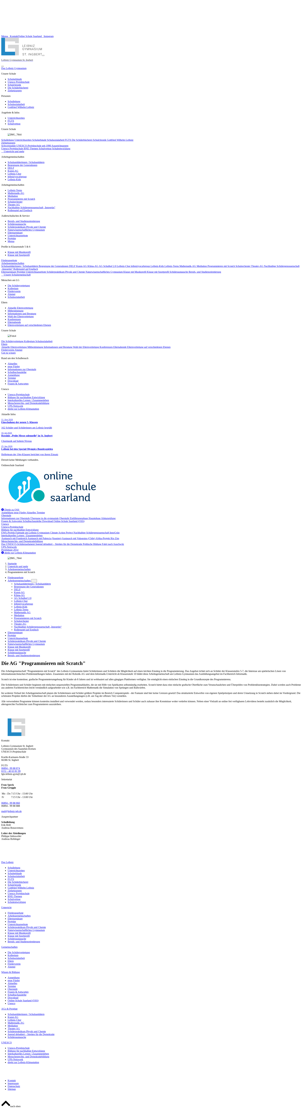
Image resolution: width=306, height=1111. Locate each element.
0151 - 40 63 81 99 (11, 771)
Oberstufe (6, 515)
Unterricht (6, 907)
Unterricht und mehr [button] (13, 151)
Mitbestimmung (15, 310)
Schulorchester (15, 201)
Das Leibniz (7, 862)
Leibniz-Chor (14, 173)
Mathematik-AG (16, 193)
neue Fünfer (14, 366)
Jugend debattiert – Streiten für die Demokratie (59, 544)
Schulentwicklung (61, 148)
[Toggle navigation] (43, 55)
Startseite (12, 563)
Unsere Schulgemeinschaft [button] (17, 274)
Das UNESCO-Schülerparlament (18, 544)
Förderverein (14, 291)
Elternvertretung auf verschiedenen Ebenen (29, 325)
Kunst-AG (13, 171)
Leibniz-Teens (15, 190)
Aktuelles (12, 363)
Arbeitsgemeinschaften (12, 263)
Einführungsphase (79, 518)
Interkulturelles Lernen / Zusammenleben (28, 400)
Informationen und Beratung (22, 313)
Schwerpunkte (8, 145)
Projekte (12, 238)
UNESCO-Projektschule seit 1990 (33, 145)
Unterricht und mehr (18, 566)
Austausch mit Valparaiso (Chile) (78, 538)
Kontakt (12, 1080)
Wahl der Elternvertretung (21, 316)
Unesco (5, 524)
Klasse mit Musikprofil (19, 252)
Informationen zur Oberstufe (22, 369)
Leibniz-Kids (14, 179)
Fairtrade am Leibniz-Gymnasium (32, 532)
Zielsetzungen (15, 90)
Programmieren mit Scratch (21, 199)
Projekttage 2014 (9, 549)
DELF (11, 168)
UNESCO (6, 1042)
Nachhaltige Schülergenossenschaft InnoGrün (96, 532)
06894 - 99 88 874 (10, 768)
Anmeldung (14, 375)
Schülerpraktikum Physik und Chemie (27, 227)
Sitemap (12, 1089)
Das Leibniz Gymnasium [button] (13, 68)
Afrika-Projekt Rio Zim (107, 538)
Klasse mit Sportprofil (19, 255)
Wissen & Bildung (10, 972)
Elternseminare (15, 232)
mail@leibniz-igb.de (11, 811)
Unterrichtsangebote (18, 235)
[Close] (2, 66)
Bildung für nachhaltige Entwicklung (26, 397)
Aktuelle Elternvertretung (20, 308)
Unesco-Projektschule (19, 394)
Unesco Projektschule (18, 82)
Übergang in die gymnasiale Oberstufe (50, 518)
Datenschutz (14, 1086)
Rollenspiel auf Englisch (20, 210)
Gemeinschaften (9, 947)
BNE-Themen (31, 148)
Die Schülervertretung (19, 285)
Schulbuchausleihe (17, 372)
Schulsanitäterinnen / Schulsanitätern (26, 162)
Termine (12, 378)
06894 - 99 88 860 (10, 803)
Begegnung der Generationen (22, 165)
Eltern (4, 344)
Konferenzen (14, 319)
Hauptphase (95, 518)
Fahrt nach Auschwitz (113, 544)
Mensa (11, 241)
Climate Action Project (61, 532)
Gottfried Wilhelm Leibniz (21, 107)
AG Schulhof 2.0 (108, 266)
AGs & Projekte (9, 1008)
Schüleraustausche (17, 224)
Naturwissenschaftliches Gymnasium (26, 229)
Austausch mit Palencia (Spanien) (45, 538)
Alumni (11, 294)
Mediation (13, 196)
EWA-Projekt (8, 532)
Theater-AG (14, 204)
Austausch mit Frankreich (14, 538)
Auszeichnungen (59, 145)
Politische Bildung (92, 544)
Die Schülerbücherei (18, 87)
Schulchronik (14, 84)
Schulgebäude (15, 79)
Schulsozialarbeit (16, 104)
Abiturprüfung (108, 518)
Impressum (13, 1083)
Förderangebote (9, 260)
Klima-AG (93, 266)
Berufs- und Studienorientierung (24, 221)
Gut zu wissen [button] (8, 352)
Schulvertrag (14, 123)
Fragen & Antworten (18, 383)
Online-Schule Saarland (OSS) (69, 521)
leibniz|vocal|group (17, 176)
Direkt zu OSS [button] (11, 509)
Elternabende (14, 322)
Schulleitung (14, 101)
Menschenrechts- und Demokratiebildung (28, 403)
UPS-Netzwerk (15, 406)
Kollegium (13, 288)
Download (13, 380)
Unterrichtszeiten (16, 118)
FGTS (11, 120)
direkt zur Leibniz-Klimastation (23, 409)
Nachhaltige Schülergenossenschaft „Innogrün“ (31, 207)
